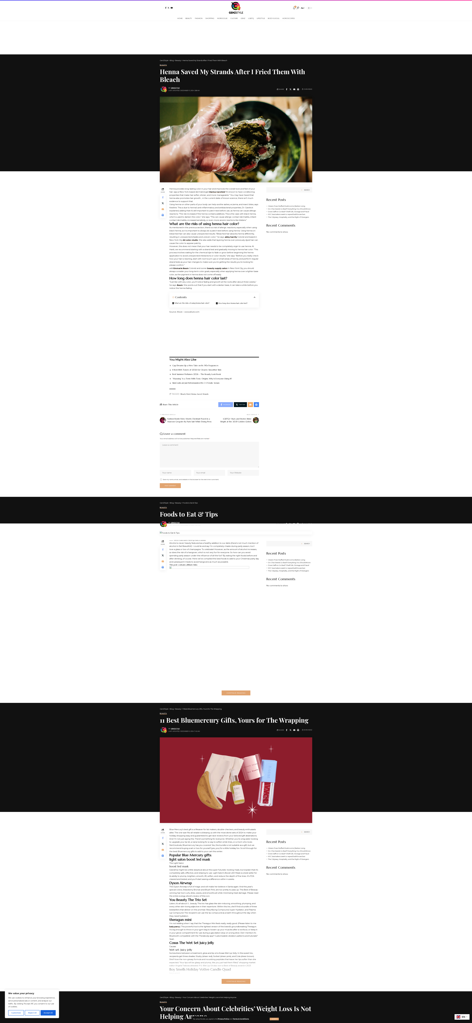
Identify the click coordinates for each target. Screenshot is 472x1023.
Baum (180, 285)
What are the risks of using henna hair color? (191, 303)
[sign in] (161, 8)
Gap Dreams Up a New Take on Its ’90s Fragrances (195, 365)
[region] (32, 1003)
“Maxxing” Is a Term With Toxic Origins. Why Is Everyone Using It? (202, 378)
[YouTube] (171, 8)
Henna (193, 394)
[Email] (294, 89)
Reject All (32, 1013)
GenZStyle (175, 88)
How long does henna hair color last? (232, 303)
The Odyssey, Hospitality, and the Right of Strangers (288, 217)
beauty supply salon (217, 268)
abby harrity (231, 237)
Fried (188, 394)
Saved (199, 394)
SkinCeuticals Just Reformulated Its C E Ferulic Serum (195, 383)
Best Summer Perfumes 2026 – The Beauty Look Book (196, 374)
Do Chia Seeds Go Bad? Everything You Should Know (289, 209)
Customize (16, 1013)
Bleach (183, 394)
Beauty (163, 65)
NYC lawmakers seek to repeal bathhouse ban (286, 214)
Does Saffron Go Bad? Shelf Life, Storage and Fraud (288, 212)
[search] (298, 8)
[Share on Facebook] (286, 89)
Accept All (48, 1013)
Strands (205, 394)
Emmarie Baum (181, 268)
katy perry (174, 926)
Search (307, 190)
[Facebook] (166, 8)
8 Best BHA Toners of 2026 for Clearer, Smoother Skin (196, 370)
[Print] (298, 89)
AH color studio (190, 240)
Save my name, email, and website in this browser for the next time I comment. (191, 479)
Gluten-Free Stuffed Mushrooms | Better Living (286, 206)
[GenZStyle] (236, 8)
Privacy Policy (223, 1019)
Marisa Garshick (217, 192)
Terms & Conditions (241, 1019)
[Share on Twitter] (290, 89)
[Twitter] (168, 8)
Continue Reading (236, 693)
